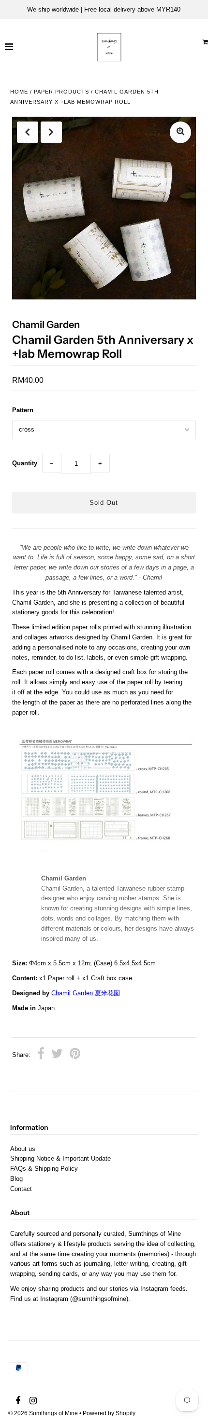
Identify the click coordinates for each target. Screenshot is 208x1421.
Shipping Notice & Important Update (60, 1158)
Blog (16, 1178)
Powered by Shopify (109, 1413)
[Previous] (27, 132)
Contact (21, 1188)
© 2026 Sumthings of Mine (43, 1413)
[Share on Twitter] (57, 1055)
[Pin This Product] (75, 1055)
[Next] (51, 132)
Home (19, 92)
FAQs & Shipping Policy (44, 1168)
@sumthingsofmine (99, 1298)
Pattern (22, 410)
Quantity (24, 463)
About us (22, 1148)
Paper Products (61, 92)
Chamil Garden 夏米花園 (85, 993)
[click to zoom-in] (180, 132)
